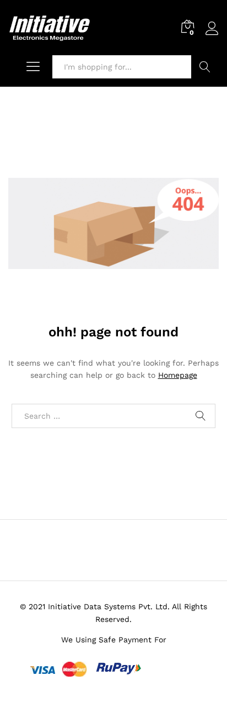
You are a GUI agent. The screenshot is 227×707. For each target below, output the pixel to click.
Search (205, 66)
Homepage (177, 375)
